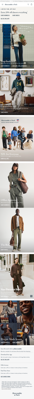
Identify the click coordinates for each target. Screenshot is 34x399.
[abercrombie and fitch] (11, 4)
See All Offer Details (6, 388)
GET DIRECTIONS (5, 376)
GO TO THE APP (5, 18)
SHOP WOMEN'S (5, 15)
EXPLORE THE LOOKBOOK (19, 65)
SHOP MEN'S (16, 15)
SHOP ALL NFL (5, 158)
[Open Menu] (2, 4)
